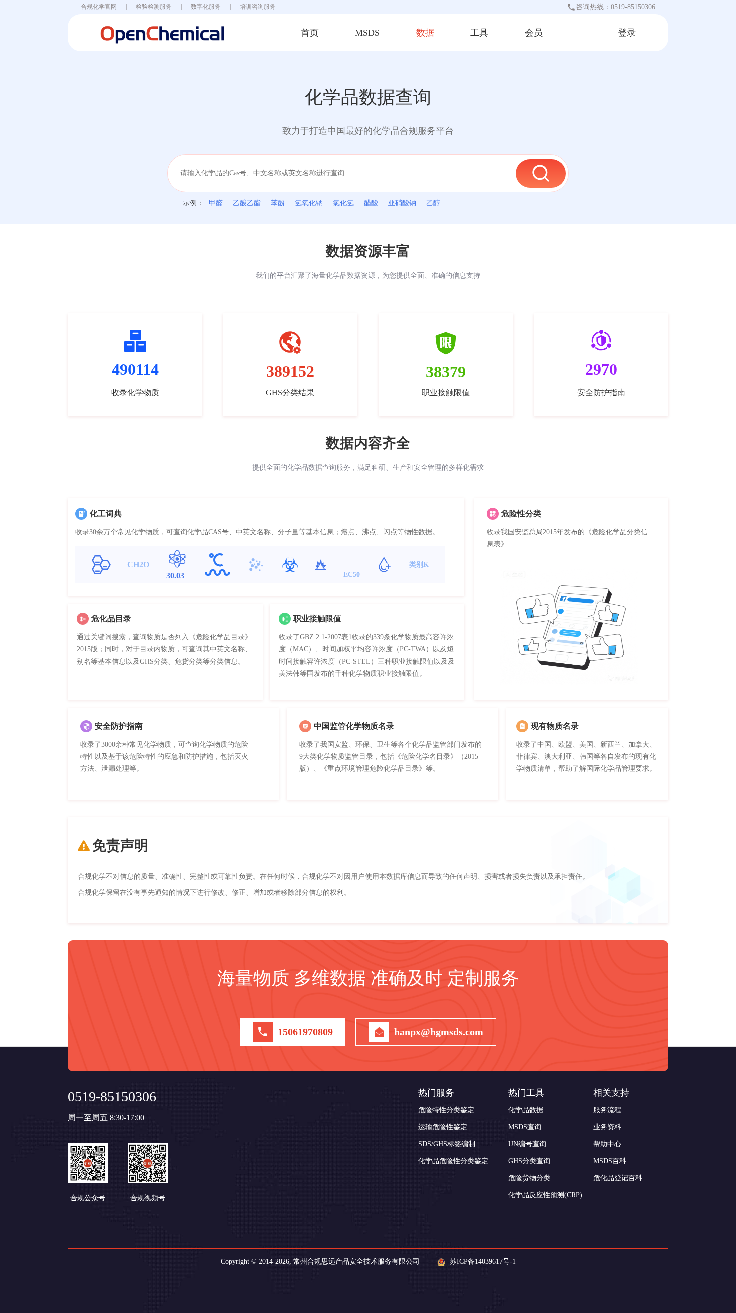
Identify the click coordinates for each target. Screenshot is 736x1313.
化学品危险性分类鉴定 (453, 1161)
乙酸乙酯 (247, 203)
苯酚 (278, 203)
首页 (310, 33)
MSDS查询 (524, 1127)
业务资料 (607, 1127)
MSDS (367, 33)
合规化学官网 (99, 6)
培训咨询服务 (258, 6)
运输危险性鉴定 (442, 1127)
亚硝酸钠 (402, 203)
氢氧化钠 (309, 203)
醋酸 (371, 203)
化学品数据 (525, 1110)
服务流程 (607, 1110)
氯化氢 (343, 203)
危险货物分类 (529, 1178)
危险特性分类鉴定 (446, 1110)
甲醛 (216, 203)
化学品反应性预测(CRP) (545, 1195)
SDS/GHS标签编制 (446, 1144)
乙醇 (433, 203)
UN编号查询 (527, 1144)
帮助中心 (607, 1144)
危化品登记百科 (617, 1178)
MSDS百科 (609, 1161)
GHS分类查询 (529, 1161)
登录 (627, 33)
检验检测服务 (154, 6)
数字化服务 (206, 6)
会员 (534, 33)
